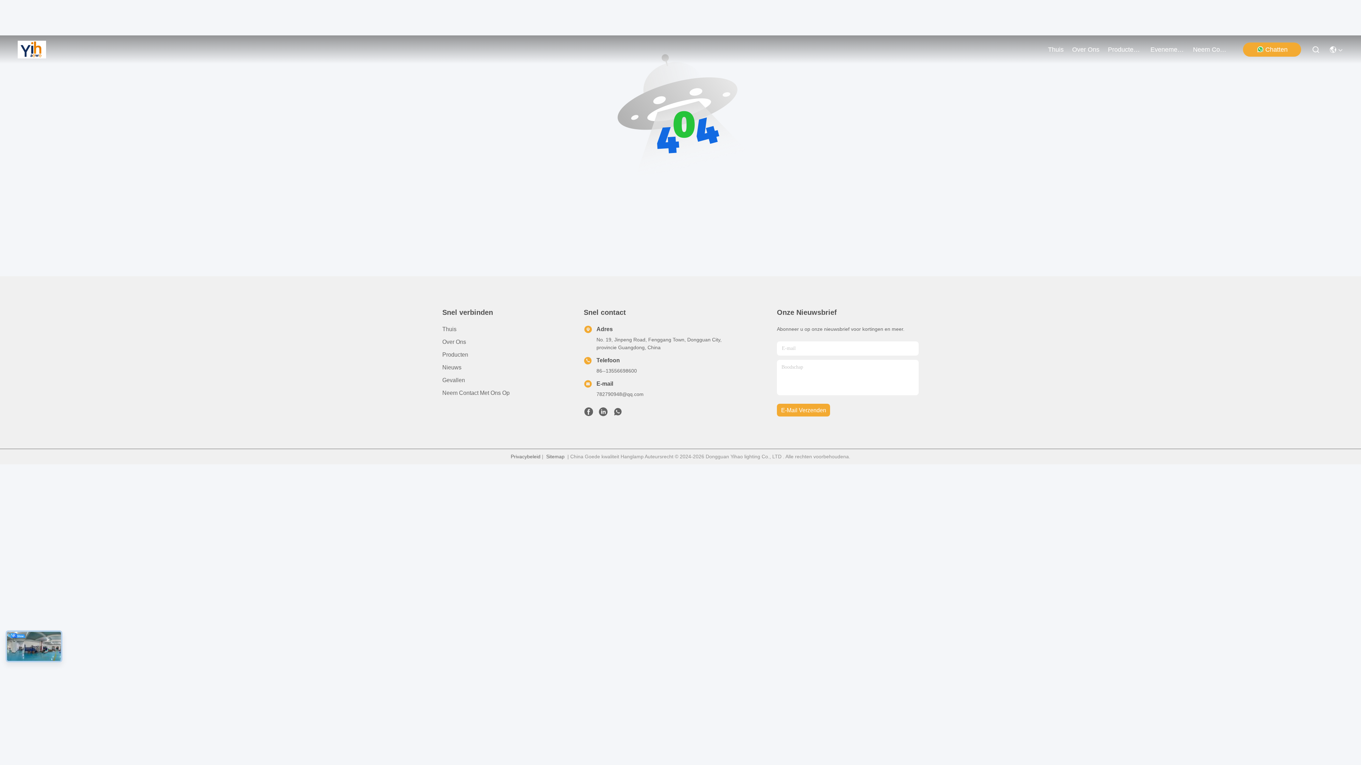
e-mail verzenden (803, 410)
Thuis (1056, 49)
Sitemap (555, 456)
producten (1122, 49)
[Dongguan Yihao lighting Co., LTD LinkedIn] (603, 413)
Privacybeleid (526, 456)
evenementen (1167, 49)
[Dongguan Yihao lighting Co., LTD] (32, 49)
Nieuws (451, 367)
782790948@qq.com (620, 394)
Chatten (1276, 49)
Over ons (454, 342)
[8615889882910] (618, 413)
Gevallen (453, 380)
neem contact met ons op (1210, 49)
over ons (1085, 49)
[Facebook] (589, 413)
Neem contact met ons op (476, 393)
